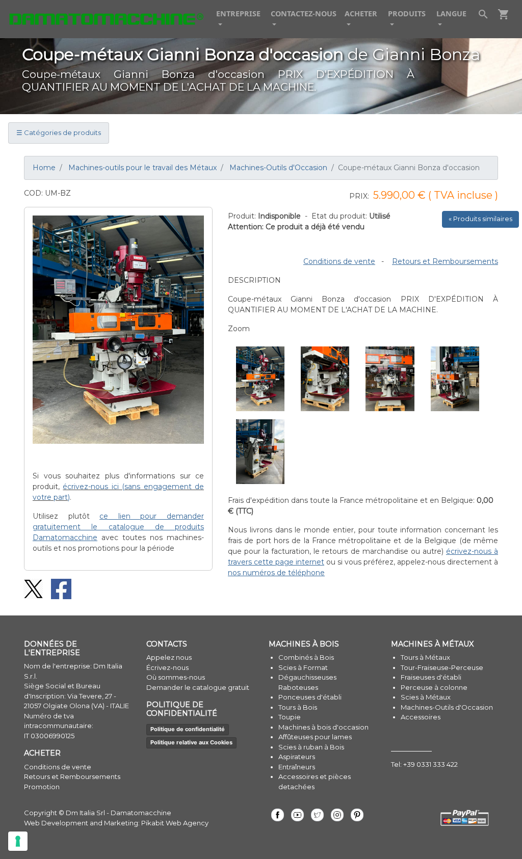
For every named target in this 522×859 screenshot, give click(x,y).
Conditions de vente (339, 261)
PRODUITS (407, 13)
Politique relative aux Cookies (191, 742)
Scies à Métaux (426, 697)
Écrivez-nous (167, 667)
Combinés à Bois (306, 657)
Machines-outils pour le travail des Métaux (142, 167)
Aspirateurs (296, 757)
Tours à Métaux (425, 657)
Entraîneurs (296, 767)
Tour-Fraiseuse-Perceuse (442, 667)
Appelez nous (169, 657)
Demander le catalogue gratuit (197, 687)
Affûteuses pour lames (315, 737)
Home (44, 167)
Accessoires (420, 717)
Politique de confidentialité (187, 729)
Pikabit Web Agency (174, 823)
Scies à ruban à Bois (311, 747)
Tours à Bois (297, 707)
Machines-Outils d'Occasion (278, 167)
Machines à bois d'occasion (323, 727)
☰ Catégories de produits (58, 132)
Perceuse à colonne (434, 687)
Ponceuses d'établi (310, 697)
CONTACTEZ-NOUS (303, 13)
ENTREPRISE (238, 13)
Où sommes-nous (175, 677)
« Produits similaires (480, 219)
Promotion (42, 787)
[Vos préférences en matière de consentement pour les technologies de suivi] (18, 841)
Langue (451, 13)
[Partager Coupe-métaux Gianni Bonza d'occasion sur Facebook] (57, 588)
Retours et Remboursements (445, 261)
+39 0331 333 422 (430, 764)
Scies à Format (303, 667)
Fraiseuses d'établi (431, 677)
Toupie (289, 717)
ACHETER (361, 13)
